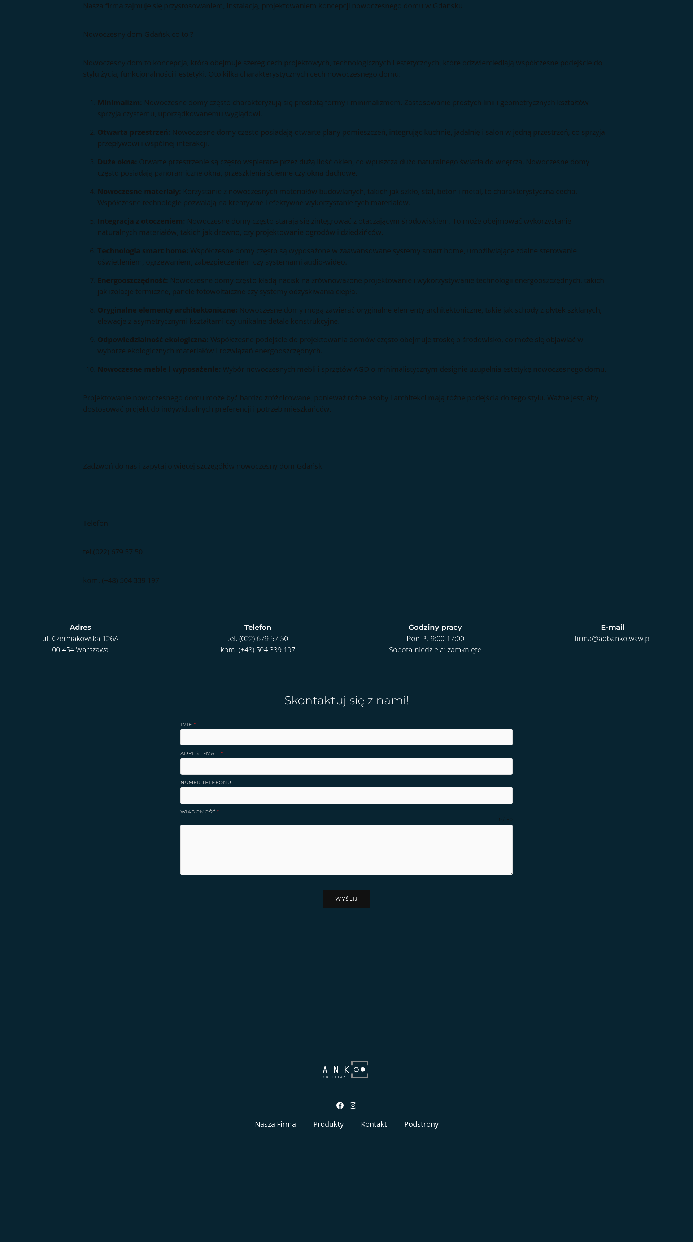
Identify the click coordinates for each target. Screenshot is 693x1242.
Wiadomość (199, 812)
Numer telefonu (205, 782)
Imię (188, 724)
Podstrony (421, 1124)
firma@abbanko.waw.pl (613, 638)
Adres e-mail (201, 753)
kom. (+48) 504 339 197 (258, 649)
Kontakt (374, 1124)
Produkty (328, 1124)
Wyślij (346, 898)
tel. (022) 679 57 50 (257, 638)
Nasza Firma (275, 1124)
